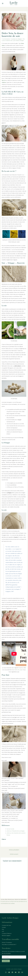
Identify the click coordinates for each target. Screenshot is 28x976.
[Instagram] (6, 972)
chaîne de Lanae (18, 669)
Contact (4, 927)
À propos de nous (6, 925)
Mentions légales (6, 935)
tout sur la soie (10, 829)
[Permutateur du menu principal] (2, 3)
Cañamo (4, 82)
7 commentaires (6, 39)
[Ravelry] (9, 972)
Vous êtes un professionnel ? (9, 944)
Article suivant (14, 854)
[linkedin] (19, 972)
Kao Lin (3, 80)
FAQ (3, 929)
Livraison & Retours (6, 933)
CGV (3, 931)
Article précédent (14, 850)
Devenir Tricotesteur (7, 942)
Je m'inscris (5, 961)
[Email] (22, 972)
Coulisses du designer (16, 39)
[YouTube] (15, 972)
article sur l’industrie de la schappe (15, 831)
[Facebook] (12, 972)
